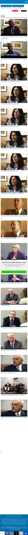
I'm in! (14, 271)
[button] (14, 262)
